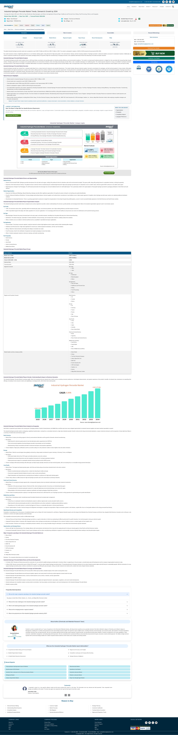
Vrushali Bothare (14, 633)
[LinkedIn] (170, 2)
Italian (43, 25)
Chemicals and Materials (20, 29)
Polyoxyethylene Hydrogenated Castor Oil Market (17, 666)
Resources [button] (154, 6)
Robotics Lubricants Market (76, 675)
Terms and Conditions (49, 724)
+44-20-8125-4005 (156, 1)
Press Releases (98, 722)
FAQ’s (45, 727)
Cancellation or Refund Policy (50, 725)
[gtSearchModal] (173, 7)
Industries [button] (134, 6)
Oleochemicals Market (75, 666)
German (21, 25)
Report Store (141, 6)
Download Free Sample (155, 25)
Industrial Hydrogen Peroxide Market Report (35, 29)
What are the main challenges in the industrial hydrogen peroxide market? (26, 601)
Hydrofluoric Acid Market (75, 669)
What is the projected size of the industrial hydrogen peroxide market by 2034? (27, 613)
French (32, 25)
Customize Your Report (154, 58)
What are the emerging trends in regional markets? (20, 609)
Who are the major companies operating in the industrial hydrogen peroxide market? (28, 594)
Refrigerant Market (10, 675)
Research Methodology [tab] (153, 32)
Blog (96, 727)
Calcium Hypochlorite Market (12, 677)
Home (128, 6)
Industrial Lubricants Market (76, 672)
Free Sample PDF (109, 172)
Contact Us (168, 6)
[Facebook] (163, 2)
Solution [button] (148, 6)
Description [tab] (24, 32)
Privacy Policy (47, 722)
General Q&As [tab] (110, 32)
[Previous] (60, 695)
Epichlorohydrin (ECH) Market (12, 669)
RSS (10, 727)
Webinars (97, 725)
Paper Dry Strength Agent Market (77, 677)
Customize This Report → (13, 115)
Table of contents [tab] (67, 32)
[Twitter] (166, 2)
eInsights (162, 6)
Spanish (48, 25)
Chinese (38, 25)
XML (10, 729)
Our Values (46, 729)
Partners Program (99, 724)
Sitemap (96, 729)
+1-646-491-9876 (148, 1)
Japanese (27, 25)
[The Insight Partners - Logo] (9, 6)
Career (10, 725)
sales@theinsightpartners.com (135, 1)
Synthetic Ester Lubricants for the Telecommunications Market (19, 672)
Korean (16, 25)
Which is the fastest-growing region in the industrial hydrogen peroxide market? (27, 605)
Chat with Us (154, 62)
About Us (11, 722)
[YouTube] (173, 2)
